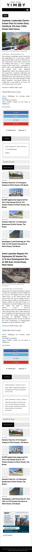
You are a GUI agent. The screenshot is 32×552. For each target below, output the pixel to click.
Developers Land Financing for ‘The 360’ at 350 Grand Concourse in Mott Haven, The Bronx (16, 243)
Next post (21, 130)
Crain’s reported (21, 307)
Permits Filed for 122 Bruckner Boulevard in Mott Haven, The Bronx (14, 224)
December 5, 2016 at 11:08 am (18, 399)
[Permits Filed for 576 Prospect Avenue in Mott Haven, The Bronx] (16, 178)
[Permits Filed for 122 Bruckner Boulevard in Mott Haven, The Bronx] (16, 217)
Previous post (12, 130)
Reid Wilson (6, 54)
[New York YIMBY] (16, 4)
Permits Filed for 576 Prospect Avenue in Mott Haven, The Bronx (15, 183)
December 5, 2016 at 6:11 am (17, 385)
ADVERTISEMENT (7, 535)
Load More (16, 541)
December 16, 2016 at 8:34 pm (17, 146)
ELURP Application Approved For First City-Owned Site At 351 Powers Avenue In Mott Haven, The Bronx (15, 203)
